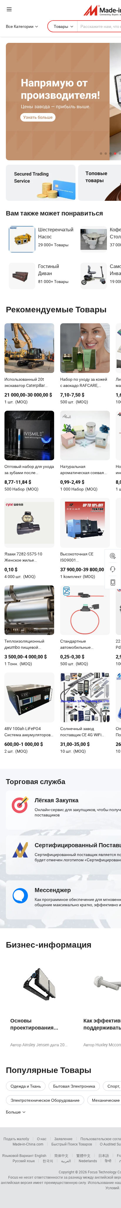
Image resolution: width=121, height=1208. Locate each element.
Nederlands (88, 1160)
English (40, 1155)
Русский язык (24, 1160)
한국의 (48, 1160)
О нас (41, 1138)
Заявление (63, 1138)
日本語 (103, 1155)
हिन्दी (108, 1160)
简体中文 (61, 1155)
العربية (66, 1160)
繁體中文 (83, 1155)
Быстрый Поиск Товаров (71, 1144)
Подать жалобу (16, 1138)
